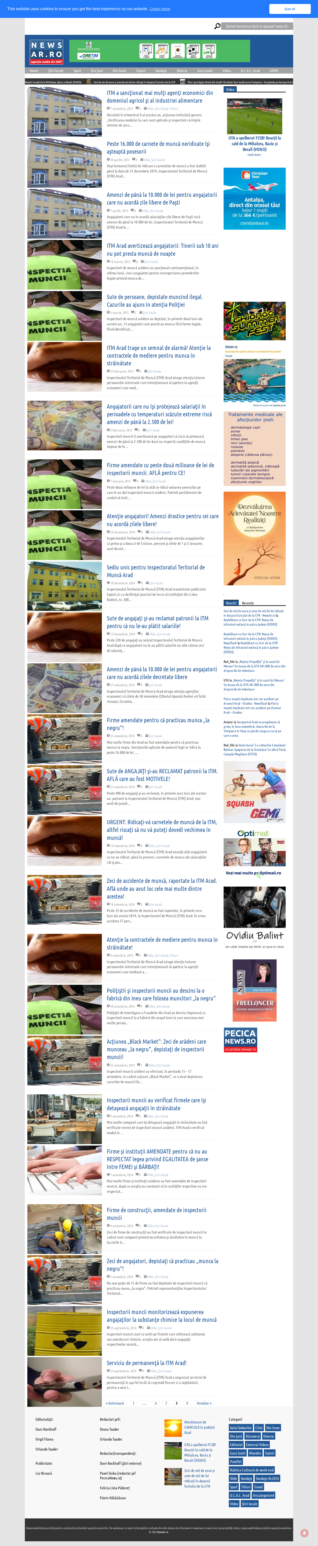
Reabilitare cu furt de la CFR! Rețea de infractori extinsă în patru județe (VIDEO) (250, 621)
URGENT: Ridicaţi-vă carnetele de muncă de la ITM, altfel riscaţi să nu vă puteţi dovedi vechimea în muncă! (162, 829)
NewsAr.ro (163, 1532)
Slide (150, 108)
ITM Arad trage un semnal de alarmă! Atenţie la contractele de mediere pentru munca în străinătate (159, 355)
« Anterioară (115, 1403)
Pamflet (236, 1461)
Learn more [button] (160, 9)
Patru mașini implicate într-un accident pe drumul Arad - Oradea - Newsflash (251, 700)
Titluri (174, 108)
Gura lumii (205, 70)
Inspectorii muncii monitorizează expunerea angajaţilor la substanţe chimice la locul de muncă (162, 1315)
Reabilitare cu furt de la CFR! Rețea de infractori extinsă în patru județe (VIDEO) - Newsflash (251, 638)
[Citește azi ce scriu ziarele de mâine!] (46, 61)
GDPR (274, 70)
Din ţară (97, 70)
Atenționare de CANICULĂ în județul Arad (199, 1427)
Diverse (182, 70)
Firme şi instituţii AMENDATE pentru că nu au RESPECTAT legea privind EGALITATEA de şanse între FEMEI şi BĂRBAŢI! (157, 1159)
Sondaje (161, 70)
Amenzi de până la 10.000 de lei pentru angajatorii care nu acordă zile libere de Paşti (162, 198)
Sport (77, 70)
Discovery (253, 1436)
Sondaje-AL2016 (267, 1478)
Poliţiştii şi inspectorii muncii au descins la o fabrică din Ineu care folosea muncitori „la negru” (161, 994)
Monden (255, 1453)
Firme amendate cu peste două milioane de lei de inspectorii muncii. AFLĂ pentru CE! (160, 468)
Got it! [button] (290, 9)
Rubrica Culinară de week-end (252, 1469)
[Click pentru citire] (29, 81)
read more (254, 154)
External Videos (257, 1444)
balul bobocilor (241, 1427)
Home (34, 70)
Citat (259, 1427)
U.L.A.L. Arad (250, 70)
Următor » (204, 1403)
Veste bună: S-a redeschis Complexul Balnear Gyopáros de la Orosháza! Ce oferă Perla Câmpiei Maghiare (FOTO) (255, 749)
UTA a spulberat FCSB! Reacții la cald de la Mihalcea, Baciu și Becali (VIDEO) (255, 143)
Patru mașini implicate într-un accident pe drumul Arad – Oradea (252, 707)
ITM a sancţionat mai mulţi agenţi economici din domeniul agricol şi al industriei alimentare (160, 96)
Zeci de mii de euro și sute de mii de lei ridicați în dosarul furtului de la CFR (75, 82)
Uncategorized (263, 1495)
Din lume (119, 70)
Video (227, 70)
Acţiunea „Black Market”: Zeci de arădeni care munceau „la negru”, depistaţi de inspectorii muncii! (156, 1049)
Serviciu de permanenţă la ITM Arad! (147, 1362)
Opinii (140, 70)
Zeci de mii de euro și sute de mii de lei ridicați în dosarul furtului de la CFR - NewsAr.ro (253, 612)
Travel (258, 1486)
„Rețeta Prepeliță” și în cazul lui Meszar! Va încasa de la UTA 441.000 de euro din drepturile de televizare (254, 666)
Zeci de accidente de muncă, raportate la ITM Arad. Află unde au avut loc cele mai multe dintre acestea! (162, 888)
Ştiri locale (56, 70)
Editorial (236, 1444)
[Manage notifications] (305, 1533)
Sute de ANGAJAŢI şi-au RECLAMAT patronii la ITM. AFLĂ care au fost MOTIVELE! (162, 774)
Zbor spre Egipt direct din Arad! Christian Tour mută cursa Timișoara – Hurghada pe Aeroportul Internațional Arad (190, 82)
